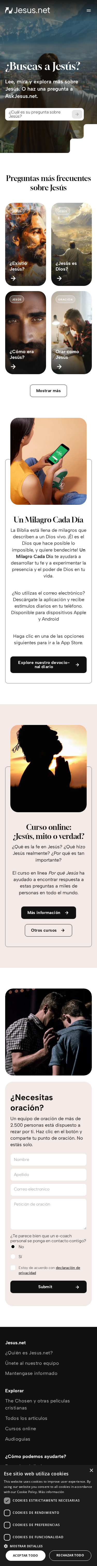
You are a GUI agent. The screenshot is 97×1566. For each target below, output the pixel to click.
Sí (20, 1256)
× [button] (91, 1471)
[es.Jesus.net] (27, 10)
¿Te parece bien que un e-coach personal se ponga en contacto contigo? (48, 1238)
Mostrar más (48, 390)
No (21, 1246)
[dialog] (48, 1515)
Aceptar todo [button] (25, 1555)
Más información (51, 1492)
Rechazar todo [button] (70, 1555)
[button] (48, 1545)
